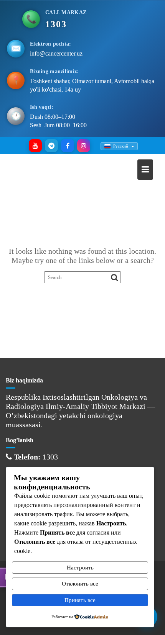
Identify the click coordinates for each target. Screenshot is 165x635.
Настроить (80, 567)
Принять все (80, 600)
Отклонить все (80, 584)
